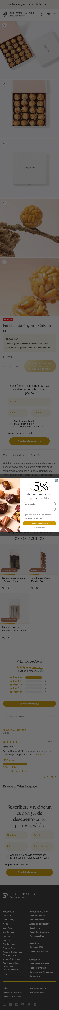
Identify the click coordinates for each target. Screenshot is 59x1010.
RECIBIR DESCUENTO (39, 523)
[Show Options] (54, 509)
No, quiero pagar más (39, 527)
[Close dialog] (56, 480)
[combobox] (39, 509)
